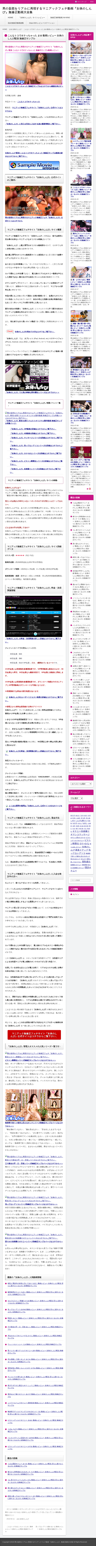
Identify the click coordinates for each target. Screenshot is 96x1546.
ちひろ (74, 823)
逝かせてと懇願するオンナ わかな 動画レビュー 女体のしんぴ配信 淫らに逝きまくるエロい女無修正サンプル (81, 589)
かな (74, 818)
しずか (72, 821)
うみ (81, 815)
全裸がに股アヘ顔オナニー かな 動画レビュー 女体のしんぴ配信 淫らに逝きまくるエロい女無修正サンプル (81, 671)
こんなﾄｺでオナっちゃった (44, 1509)
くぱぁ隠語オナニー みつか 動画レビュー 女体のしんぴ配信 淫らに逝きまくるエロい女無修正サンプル (81, 507)
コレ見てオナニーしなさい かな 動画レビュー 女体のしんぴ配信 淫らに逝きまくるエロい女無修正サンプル (81, 535)
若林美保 (85, 864)
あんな (78, 815)
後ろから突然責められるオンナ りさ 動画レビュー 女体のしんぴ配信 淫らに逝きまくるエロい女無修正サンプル (81, 521)
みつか (86, 826)
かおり (85, 815)
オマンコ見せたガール (78, 837)
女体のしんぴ (26, 1512)
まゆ (10, 1512)
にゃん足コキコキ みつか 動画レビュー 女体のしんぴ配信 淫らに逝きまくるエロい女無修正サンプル (81, 712)
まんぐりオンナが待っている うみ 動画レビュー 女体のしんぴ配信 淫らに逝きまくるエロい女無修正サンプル (81, 643)
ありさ (72, 815)
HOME (10, 18)
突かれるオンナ (75, 859)
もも (73, 828)
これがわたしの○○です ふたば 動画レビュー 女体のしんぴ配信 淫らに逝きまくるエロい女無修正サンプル (81, 657)
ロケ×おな (17, 1512)
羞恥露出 (59, 1512)
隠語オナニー (9, 1515)
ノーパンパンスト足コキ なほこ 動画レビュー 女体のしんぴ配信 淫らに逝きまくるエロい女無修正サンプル (81, 603)
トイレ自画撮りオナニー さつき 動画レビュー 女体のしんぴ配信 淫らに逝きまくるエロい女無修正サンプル (81, 763)
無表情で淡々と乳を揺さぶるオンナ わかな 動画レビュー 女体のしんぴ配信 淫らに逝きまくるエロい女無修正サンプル (81, 725)
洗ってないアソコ (48, 1512)
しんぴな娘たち (81, 821)
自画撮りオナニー (76, 864)
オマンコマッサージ (26, 1509)
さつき (83, 818)
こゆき (78, 818)
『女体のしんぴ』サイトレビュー (32, 18)
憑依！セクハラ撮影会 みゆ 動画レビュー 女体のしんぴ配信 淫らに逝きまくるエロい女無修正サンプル (81, 698)
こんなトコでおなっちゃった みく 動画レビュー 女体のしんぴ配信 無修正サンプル (19, 1529)
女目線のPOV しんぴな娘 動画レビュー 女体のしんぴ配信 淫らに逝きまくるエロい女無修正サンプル (81, 576)
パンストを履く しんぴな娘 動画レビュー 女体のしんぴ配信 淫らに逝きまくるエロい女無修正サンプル (81, 684)
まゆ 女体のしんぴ (22, 1519)
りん (85, 828)
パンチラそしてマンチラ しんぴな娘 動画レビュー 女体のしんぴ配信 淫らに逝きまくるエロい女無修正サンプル (81, 630)
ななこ (80, 823)
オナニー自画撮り (13, 1509)
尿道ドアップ (36, 1512)
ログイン (76, 894)
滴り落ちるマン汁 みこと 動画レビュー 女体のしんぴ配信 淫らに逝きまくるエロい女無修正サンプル (81, 548)
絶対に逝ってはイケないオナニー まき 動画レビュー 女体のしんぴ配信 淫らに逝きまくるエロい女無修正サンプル (81, 562)
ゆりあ (81, 828)
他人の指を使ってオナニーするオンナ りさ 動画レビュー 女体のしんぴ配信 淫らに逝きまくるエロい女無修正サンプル (81, 739)
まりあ (82, 826)
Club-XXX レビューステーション (42, 23)
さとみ (88, 818)
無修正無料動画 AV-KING (60, 18)
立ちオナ (83, 859)
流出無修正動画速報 (16, 23)
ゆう (77, 828)
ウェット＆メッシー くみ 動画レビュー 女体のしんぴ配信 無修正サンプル (35, 1344)
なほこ (84, 823)
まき (74, 826)
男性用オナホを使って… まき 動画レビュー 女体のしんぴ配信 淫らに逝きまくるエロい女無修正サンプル (81, 616)
